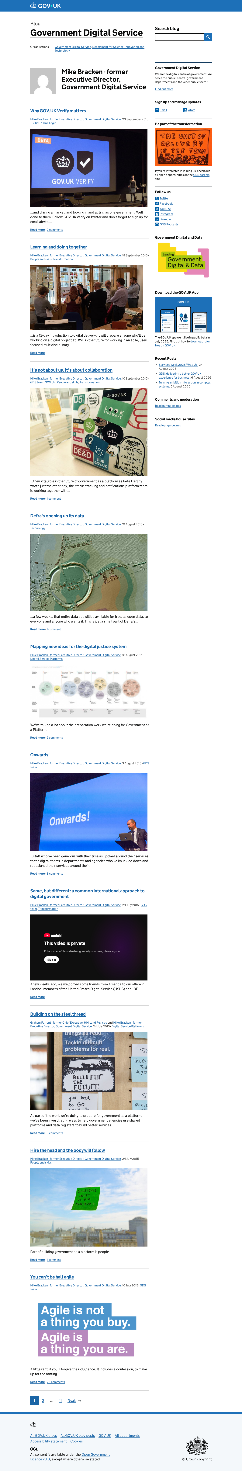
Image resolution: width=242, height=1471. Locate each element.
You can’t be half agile (52, 1277)
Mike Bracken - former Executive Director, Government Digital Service (75, 119)
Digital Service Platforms (46, 659)
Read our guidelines (168, 406)
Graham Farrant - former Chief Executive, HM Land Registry (68, 1022)
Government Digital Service (86, 32)
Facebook (166, 203)
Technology (37, 528)
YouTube (165, 209)
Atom (191, 110)
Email (163, 110)
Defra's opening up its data (57, 516)
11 (60, 1400)
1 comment (54, 498)
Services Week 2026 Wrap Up (178, 364)
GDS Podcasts (169, 224)
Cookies (76, 1441)
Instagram (166, 214)
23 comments (56, 1382)
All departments (127, 1435)
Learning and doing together (58, 247)
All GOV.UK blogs (43, 1435)
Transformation (63, 259)
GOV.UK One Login (44, 123)
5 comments (55, 737)
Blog (35, 23)
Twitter (164, 198)
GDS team (36, 382)
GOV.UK (50, 382)
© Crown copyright (197, 1459)
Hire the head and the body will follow (67, 1150)
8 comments (55, 873)
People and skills (41, 259)
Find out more (164, 89)
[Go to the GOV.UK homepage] (45, 5)
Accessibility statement (48, 1441)
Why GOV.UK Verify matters (58, 110)
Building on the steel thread (58, 1014)
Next (71, 1400)
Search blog (167, 28)
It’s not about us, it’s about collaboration (71, 370)
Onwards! (40, 755)
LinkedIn (165, 219)
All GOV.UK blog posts (77, 1435)
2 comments (55, 229)
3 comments (55, 1133)
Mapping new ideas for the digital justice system (78, 646)
